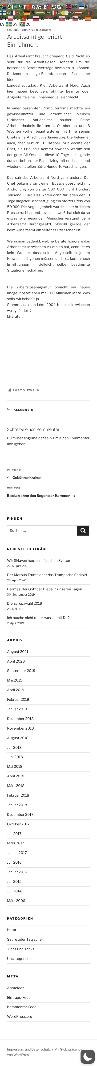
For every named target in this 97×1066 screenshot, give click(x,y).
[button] (88, 1057)
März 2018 (15, 786)
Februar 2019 (18, 699)
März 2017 (15, 843)
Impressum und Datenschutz (29, 1049)
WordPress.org (19, 1016)
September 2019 (21, 671)
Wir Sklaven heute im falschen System (39, 561)
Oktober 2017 (18, 824)
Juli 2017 (14, 834)
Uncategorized (19, 959)
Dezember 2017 (20, 815)
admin (45, 30)
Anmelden (15, 988)
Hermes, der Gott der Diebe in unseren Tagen (44, 589)
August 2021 (17, 652)
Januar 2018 (17, 805)
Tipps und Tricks (20, 949)
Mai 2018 (14, 766)
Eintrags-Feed (19, 997)
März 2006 (16, 901)
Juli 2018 (14, 747)
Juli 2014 (14, 891)
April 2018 (15, 776)
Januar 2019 (17, 709)
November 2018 (20, 728)
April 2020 (16, 661)
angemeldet (34, 438)
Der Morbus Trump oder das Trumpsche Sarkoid (47, 575)
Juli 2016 (14, 862)
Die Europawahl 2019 (24, 603)
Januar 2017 (17, 853)
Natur (11, 930)
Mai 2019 (14, 680)
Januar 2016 (17, 872)
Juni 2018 (15, 757)
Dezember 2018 (20, 719)
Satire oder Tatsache (24, 939)
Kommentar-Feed (21, 1007)
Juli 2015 (14, 882)
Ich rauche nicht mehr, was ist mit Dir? (38, 618)
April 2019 (15, 690)
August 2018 (17, 738)
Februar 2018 (18, 795)
